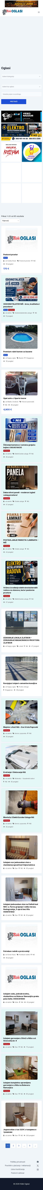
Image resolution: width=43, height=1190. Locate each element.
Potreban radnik (24, 955)
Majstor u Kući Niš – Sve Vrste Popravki (20, 727)
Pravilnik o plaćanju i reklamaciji (17, 1166)
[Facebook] (37, 1161)
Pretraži (13, 101)
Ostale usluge (19, 501)
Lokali (21, 646)
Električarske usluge (21, 454)
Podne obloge (24, 687)
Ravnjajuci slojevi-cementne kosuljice (20, 683)
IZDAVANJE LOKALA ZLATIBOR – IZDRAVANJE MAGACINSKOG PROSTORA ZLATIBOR (21, 640)
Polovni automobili (28, 402)
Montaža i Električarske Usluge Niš (18, 817)
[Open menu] (39, 12)
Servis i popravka (20, 733)
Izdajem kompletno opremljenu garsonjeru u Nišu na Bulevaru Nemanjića (17, 1085)
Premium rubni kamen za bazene (17, 352)
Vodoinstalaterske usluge (23, 313)
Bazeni (21, 358)
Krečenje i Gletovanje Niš (14, 772)
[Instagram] (37, 1169)
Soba (16, 1002)
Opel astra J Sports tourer (14, 398)
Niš (34, 261)
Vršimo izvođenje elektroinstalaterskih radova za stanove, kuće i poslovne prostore (20, 590)
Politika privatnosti (17, 1162)
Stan (16, 868)
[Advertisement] (21, 38)
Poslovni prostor (10, 255)
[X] (37, 1165)
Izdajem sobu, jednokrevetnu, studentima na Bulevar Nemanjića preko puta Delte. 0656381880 (21, 996)
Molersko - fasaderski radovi (24, 778)
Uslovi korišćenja (17, 1169)
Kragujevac (30, 358)
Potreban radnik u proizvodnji (16, 951)
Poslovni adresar (17, 1173)
